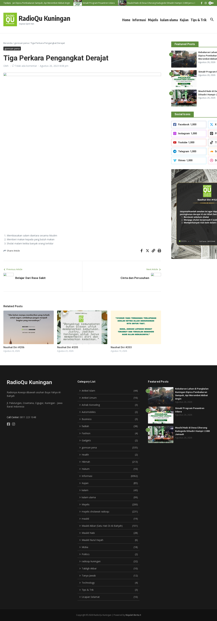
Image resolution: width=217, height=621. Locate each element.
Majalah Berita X (133, 615)
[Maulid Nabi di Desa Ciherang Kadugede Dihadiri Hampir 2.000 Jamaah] (118, 3)
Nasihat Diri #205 (67, 347)
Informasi (139, 20)
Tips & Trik (198, 20)
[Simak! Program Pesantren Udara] (73, 3)
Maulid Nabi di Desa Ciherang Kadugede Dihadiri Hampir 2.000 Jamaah (192, 431)
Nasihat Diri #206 (13, 347)
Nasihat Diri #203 (121, 347)
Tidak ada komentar (26, 65)
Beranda (7, 43)
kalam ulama (169, 20)
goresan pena (21, 43)
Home (126, 20)
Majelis (153, 20)
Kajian (184, 20)
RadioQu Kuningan (44, 18)
